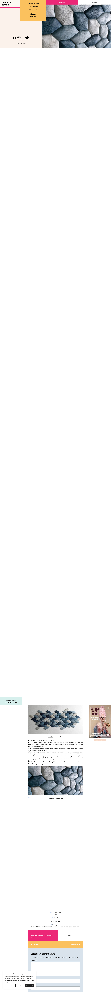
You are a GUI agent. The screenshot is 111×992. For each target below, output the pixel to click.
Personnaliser (10, 985)
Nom (32, 978)
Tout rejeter (20, 985)
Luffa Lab (50, 737)
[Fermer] (34, 973)
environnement (39, 935)
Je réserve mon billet (100, 740)
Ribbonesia (36, 944)
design (32, 935)
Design (21, 41)
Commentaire (35, 960)
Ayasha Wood (74, 944)
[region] (19, 980)
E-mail (33, 985)
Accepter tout (29, 985)
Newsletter (62, 2)
